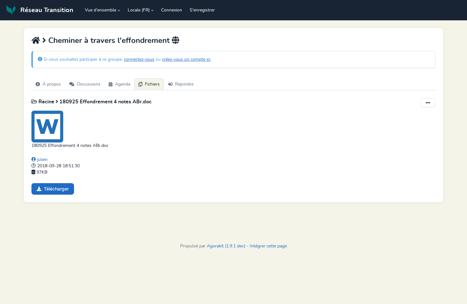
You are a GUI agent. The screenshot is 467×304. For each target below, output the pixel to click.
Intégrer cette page (268, 246)
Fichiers (152, 84)
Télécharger (56, 188)
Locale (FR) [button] (139, 10)
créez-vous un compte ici (186, 59)
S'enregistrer (202, 10)
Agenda (122, 84)
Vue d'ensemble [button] (100, 10)
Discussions (88, 84)
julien (42, 159)
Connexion (171, 10)
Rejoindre (184, 84)
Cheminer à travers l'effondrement (109, 41)
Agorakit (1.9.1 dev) (226, 246)
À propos (52, 84)
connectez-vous (139, 59)
